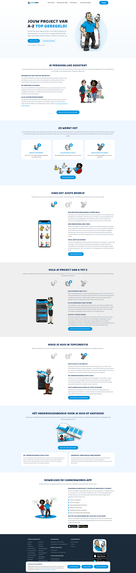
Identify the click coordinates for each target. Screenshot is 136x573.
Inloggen (104, 2)
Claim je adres (54, 550)
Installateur (30, 546)
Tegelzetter (41, 550)
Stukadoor (40, 546)
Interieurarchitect (32, 550)
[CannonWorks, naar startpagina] (33, 2)
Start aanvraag (34, 41)
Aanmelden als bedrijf (85, 2)
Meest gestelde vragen (62, 2)
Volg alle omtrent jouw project (68, 155)
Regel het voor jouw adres (68, 447)
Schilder (29, 544)
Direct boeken (73, 2)
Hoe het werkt (51, 2)
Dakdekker (30, 559)
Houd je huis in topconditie (99, 153)
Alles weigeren (73, 566)
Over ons (73, 546)
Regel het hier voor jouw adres (68, 112)
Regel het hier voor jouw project (80, 329)
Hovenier (40, 544)
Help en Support (74, 542)
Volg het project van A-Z (68, 153)
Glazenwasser (31, 557)
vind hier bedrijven (68, 177)
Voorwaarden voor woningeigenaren (59, 544)
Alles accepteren (101, 566)
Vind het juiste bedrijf (36, 153)
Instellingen (87, 566)
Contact (73, 544)
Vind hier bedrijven (76, 254)
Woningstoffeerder (42, 548)
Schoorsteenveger (32, 555)
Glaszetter (40, 542)
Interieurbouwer (31, 552)
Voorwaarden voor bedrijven (57, 542)
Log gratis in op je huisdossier (79, 397)
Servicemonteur (31, 548)
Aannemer (30, 542)
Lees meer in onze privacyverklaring (47, 569)
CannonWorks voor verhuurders (58, 552)
